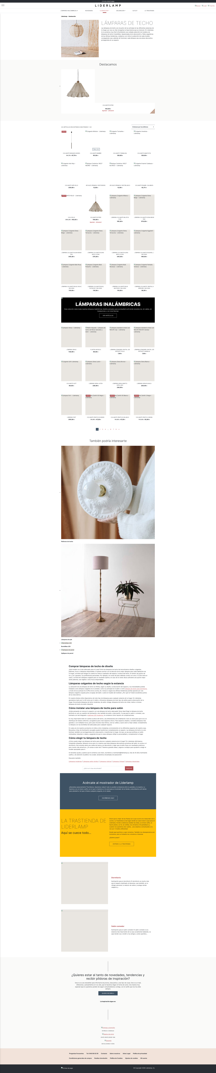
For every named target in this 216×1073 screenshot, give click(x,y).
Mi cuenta (143, 1058)
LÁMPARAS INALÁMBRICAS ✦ (69, 10)
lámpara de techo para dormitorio (136, 688)
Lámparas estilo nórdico (90, 761)
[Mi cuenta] (204, 5)
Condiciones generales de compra (80, 1058)
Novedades (89, 10)
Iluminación (104, 10)
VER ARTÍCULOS (108, 315)
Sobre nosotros (115, 1053)
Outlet (135, 10)
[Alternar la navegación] (2, 5)
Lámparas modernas (75, 761)
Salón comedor (117, 926)
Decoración (120, 10)
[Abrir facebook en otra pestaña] (98, 1006)
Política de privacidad (140, 1053)
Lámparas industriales (132, 761)
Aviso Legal (126, 1053)
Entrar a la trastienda (121, 844)
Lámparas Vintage (118, 761)
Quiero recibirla (108, 993)
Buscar (129, 768)
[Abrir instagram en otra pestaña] (108, 1006)
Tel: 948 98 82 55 (92, 1053)
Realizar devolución (100, 1058)
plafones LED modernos (95, 715)
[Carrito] (211, 5)
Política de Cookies (116, 1058)
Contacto (104, 1053)
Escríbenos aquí (108, 798)
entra (112, 1)
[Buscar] (198, 5)
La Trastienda (149, 10)
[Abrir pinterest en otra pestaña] (117, 1006)
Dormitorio (116, 878)
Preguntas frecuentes (76, 1053)
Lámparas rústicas (105, 761)
